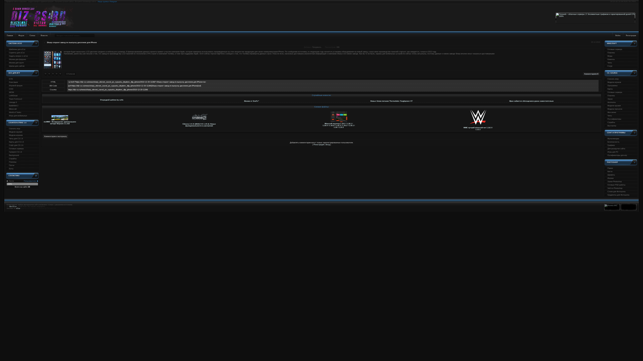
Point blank (13, 82)
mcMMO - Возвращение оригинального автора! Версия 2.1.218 (60, 123)
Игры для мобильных (18, 116)
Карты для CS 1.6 (16, 142)
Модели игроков (16, 135)
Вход (328, 145)
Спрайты (13, 159)
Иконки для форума (17, 59)
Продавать (316, 47)
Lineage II (13, 102)
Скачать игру (14, 129)
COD (11, 89)
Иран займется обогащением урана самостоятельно (531, 101)
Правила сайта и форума (16, 2)
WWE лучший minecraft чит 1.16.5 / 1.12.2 (478, 128)
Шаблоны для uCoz (17, 49)
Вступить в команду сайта (85, 2)
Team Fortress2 (15, 99)
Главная (10, 35)
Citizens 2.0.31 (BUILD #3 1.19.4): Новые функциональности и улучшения (199, 125)
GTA (11, 79)
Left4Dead (13, 96)
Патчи (11, 165)
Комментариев (591, 74)
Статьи (32, 35)
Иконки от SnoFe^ (251, 101)
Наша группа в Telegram (107, 2)
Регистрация (631, 35)
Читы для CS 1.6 (16, 139)
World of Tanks (15, 112)
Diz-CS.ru (13, 206)
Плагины (12, 162)
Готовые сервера (16, 149)
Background (14, 155)
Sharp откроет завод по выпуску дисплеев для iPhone (72, 42)
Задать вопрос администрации (40, 2)
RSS (634, 2)
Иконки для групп (16, 63)
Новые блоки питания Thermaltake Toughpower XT (391, 101)
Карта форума (39, 208)
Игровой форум (15, 86)
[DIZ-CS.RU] (42, 18)
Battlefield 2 (13, 106)
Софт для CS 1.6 (16, 145)
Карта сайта (27, 208)
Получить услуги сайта (64, 2)
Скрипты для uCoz (17, 53)
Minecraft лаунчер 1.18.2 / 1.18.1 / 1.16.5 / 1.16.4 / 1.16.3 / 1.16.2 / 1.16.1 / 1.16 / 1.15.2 (339, 125)
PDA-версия (51, 208)
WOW (11, 92)
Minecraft (13, 109)
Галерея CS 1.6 (15, 152)
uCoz (18, 208)
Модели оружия (15, 132)
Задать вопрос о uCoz (18, 56)
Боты (11, 169)
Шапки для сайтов (16, 66)
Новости (44, 35)
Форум (21, 35)
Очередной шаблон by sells (111, 100)
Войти (617, 35)
